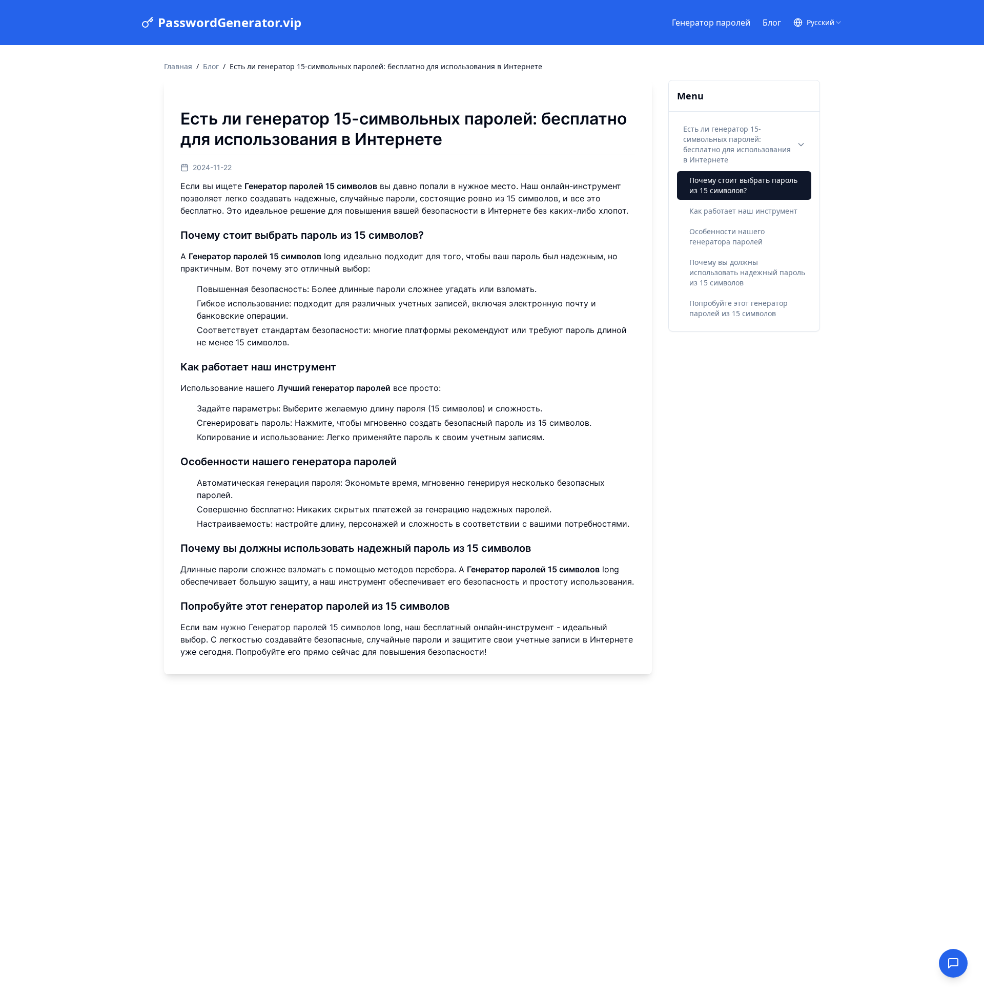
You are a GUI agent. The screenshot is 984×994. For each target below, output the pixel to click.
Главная (178, 66)
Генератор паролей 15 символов (315, 627)
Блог (772, 22)
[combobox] (825, 22)
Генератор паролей (711, 22)
